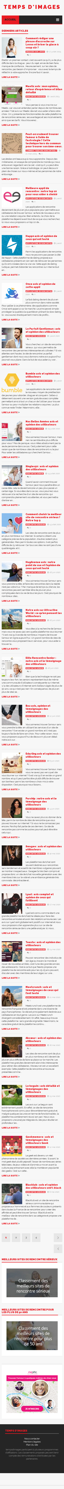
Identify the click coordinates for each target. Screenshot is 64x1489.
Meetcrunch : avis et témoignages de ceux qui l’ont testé (42, 990)
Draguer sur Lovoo (35, 52)
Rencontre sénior (34, 429)
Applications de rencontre (39, 198)
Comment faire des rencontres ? (41, 151)
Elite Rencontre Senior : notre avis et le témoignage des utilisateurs (43, 661)
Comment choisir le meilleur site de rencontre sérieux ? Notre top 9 (44, 517)
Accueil (10, 19)
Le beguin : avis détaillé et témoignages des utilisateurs (43, 1089)
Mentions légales (32, 1441)
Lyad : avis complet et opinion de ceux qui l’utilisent (40, 897)
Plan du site (32, 1444)
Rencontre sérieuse (35, 96)
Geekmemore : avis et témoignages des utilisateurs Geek (40, 1139)
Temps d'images (32, 7)
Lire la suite (10, 77)
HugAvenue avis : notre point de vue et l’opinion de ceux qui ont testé (43, 565)
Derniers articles (15, 31)
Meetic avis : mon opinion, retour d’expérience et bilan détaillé (44, 89)
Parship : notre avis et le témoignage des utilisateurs (41, 801)
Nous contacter (32, 1438)
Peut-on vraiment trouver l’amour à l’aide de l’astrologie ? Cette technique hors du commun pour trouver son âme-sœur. (44, 140)
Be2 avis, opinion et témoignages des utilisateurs (38, 708)
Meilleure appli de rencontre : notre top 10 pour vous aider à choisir (42, 191)
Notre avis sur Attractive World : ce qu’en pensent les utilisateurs (44, 613)
